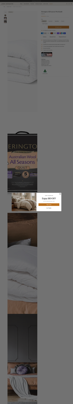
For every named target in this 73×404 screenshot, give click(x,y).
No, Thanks (49, 208)
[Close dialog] (60, 194)
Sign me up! (48, 204)
